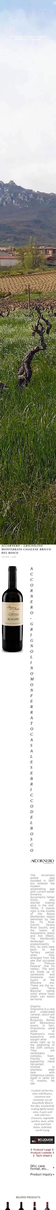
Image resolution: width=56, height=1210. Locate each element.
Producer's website (41, 1153)
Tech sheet (43, 1155)
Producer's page (42, 1149)
